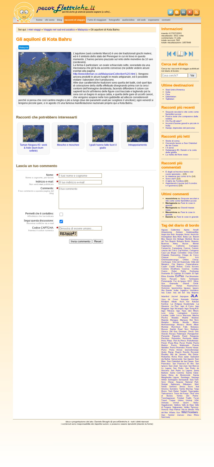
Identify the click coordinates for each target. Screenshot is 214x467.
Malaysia (83, 29)
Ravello (186, 352)
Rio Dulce (193, 354)
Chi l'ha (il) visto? (174, 121)
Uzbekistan (171, 96)
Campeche (166, 248)
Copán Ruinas (176, 267)
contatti (166, 20)
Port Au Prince (179, 341)
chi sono (50, 20)
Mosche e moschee (68, 144)
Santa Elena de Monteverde (175, 375)
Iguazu (196, 288)
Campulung (177, 248)
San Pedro (178, 368)
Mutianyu (195, 327)
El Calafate (176, 273)
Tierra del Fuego (181, 393)
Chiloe (186, 259)
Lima (171, 313)
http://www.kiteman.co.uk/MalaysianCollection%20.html (104, 73)
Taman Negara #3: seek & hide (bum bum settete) (33, 147)
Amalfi (196, 230)
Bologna (180, 241)
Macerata (187, 315)
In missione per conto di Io (178, 176)
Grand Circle (190, 283)
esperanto (153, 20)
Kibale (174, 302)
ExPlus (179, 276)
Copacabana (192, 264)
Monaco (180, 325)
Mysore (164, 329)
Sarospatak (184, 380)
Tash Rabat (173, 391)
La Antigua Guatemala (182, 304)
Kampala (185, 299)
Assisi (187, 234)
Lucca (179, 315)
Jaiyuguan (184, 296)
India (168, 92)
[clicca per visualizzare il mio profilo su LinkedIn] (183, 13)
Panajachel (192, 334)
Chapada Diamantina (170, 255)
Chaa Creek (193, 253)
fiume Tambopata (190, 279)
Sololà (164, 387)
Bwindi (196, 244)
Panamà (165, 336)
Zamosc (180, 415)
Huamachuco (193, 286)
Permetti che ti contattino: (39, 214)
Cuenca (185, 269)
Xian (163, 415)
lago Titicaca (167, 311)
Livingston (182, 313)
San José (173, 366)
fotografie (114, 20)
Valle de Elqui (188, 405)
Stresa (182, 387)
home (39, 20)
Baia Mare (177, 237)
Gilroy (196, 281)
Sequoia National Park (187, 382)
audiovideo (128, 20)
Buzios (185, 244)
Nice (187, 329)
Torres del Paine (187, 396)
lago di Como (187, 306)
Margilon (165, 322)
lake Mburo (193, 311)
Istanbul (165, 296)
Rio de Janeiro (178, 354)
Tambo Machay (186, 389)
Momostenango (168, 325)
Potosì (164, 343)
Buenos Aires (169, 243)
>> (191, 53)
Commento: (36, 190)
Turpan (172, 400)
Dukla (183, 271)
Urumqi (189, 400)
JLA (194, 296)
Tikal (192, 393)
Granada (173, 283)
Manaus (184, 320)
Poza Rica (173, 343)
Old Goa (173, 331)
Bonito (187, 241)
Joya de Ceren (169, 299)
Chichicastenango (170, 259)
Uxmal (176, 403)
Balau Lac (187, 237)
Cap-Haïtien (183, 250)
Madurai (195, 318)
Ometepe (183, 331)
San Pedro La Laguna (181, 371)
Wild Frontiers (189, 412)
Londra (164, 315)
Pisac (169, 340)
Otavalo (164, 334)
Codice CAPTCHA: (41, 229)
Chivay (195, 260)
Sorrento (173, 387)
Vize (178, 412)
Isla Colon (166, 293)
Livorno (194, 313)
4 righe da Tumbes (175, 181)
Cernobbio (182, 253)
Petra (163, 341)
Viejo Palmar (174, 410)
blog (59, 20)
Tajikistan (170, 99)
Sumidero (174, 389)
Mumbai (164, 327)
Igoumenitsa (177, 288)
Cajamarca (166, 246)
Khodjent (165, 302)
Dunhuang (194, 271)
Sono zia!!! (171, 178)
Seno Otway (167, 382)
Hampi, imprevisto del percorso (180, 128)
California (180, 246)
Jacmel (174, 296)
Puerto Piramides (177, 348)
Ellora (163, 276)
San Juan (183, 366)
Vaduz (196, 403)
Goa (163, 283)
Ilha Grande (166, 290)
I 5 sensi (170, 148)
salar (186, 357)
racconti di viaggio (75, 20)
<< (169, 53)
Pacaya (172, 334)
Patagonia (194, 336)
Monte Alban (192, 325)
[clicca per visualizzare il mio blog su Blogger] (177, 13)
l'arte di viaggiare (97, 20)
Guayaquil (166, 286)
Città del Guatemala (181, 262)
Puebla (189, 343)
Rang (170, 352)
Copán (164, 267)
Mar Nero (194, 320)
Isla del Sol (179, 293)
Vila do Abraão (187, 410)
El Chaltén (186, 273)
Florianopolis (166, 281)
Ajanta (186, 230)
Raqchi (178, 352)
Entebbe (170, 276)
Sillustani (187, 384)
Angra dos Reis (168, 234)
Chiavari (164, 257)
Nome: (39, 176)
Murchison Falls (179, 327)
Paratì (184, 336)
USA (197, 400)
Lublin (172, 315)
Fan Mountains (192, 276)
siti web (141, 20)
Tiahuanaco (167, 393)
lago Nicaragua (176, 309)
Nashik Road (176, 329)
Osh (197, 331)
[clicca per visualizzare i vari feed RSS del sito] (196, 13)
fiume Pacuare (169, 279)
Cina (168, 94)
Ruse (180, 357)
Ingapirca (184, 290)
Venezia (164, 410)
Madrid (185, 318)
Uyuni (186, 402)
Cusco (164, 271)
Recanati (195, 352)
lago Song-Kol (191, 308)
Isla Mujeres (193, 293)
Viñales (172, 412)
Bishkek (188, 239)
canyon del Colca (169, 250)
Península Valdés (191, 338)
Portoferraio (192, 340)
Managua (174, 320)
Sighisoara (175, 384)
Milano (196, 322)
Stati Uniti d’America (175, 90)
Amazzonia (166, 232)
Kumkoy (164, 304)
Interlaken (194, 290)
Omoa (191, 331)
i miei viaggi (34, 29)
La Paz (175, 306)
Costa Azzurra (192, 267)
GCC (189, 281)
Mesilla (186, 322)
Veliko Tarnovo (191, 407)
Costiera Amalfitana (170, 269)
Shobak (164, 384)
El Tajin (195, 273)
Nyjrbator (195, 329)
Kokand (195, 302)
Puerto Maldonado (180, 345)
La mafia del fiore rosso (177, 154)
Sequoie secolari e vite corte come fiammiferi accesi (182, 199)
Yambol (171, 415)
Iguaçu (187, 288)
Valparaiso (177, 407)
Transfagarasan (168, 398)
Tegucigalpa (193, 391)
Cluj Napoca (177, 264)
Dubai (174, 271)
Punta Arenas (175, 350)
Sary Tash (194, 380)
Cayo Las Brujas (168, 253)
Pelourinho (176, 338)
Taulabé (183, 391)
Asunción (195, 234)
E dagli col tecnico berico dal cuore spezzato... (179, 173)
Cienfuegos (166, 262)
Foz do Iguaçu (179, 281)
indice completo (180, 53)
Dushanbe (165, 273)
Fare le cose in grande (188, 217)
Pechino (165, 338)
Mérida (176, 322)
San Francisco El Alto (183, 364)
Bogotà (172, 241)
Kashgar (195, 299)
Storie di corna (173, 141)
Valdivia (177, 405)
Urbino (180, 400)
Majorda (164, 320)
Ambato (179, 232)
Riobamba (165, 357)
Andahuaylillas (192, 232)
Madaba (175, 318)
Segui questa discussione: (39, 221)
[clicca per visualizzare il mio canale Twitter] (170, 13)
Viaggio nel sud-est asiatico (59, 29)
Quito (164, 352)
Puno (164, 350)
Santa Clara (192, 373)
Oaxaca (164, 331)
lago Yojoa (181, 311)
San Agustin (188, 359)
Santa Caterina (177, 373)
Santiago (185, 377)
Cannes (195, 248)
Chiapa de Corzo (190, 255)
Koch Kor (184, 302)
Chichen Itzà (188, 257)
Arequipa (179, 234)
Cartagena (194, 250)
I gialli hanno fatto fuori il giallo (103, 146)
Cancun (187, 248)
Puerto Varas (192, 347)
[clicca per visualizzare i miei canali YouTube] (189, 13)
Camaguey (194, 246)
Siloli (197, 384)
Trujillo (188, 398)
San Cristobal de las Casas (180, 361)
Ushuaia (164, 403)
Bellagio (180, 239)
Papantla (176, 336)
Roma (174, 357)
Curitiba (195, 269)
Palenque (181, 334)
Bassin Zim (171, 239)
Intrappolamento (137, 144)
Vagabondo (167, 405)
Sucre (190, 387)
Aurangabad (166, 237)
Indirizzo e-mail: (41, 182)
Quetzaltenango (192, 350)
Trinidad (180, 398)
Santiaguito (173, 380)
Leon (163, 313)
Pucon (182, 343)
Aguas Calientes (170, 230)
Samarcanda (176, 359)
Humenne (165, 288)
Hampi (179, 286)
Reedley (164, 354)
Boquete (195, 241)
